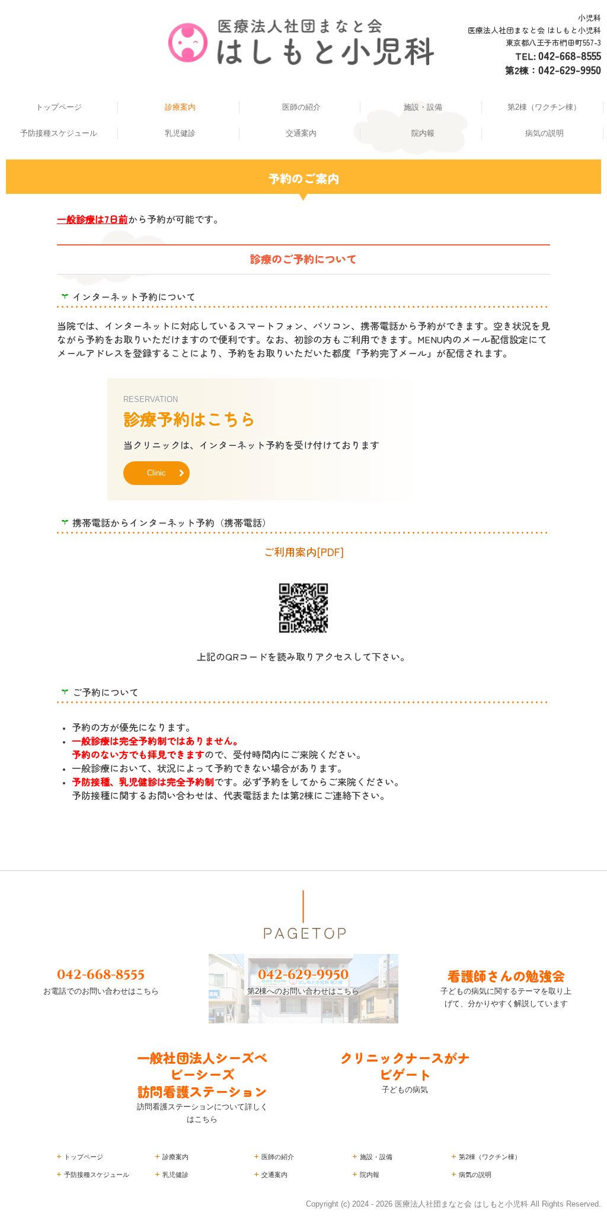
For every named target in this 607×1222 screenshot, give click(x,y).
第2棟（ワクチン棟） (544, 107)
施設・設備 (423, 107)
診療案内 (180, 107)
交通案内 (301, 133)
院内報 (423, 133)
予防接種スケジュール (58, 133)
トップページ (59, 107)
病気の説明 (544, 133)
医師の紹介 (301, 107)
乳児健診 (180, 133)
